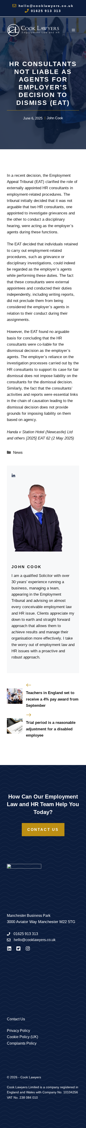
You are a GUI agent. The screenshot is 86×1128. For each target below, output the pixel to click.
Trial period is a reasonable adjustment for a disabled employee (50, 728)
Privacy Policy (18, 1031)
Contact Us (43, 830)
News (18, 452)
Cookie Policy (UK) (22, 1037)
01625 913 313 (46, 11)
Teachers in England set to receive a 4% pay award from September (52, 699)
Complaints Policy (21, 1043)
